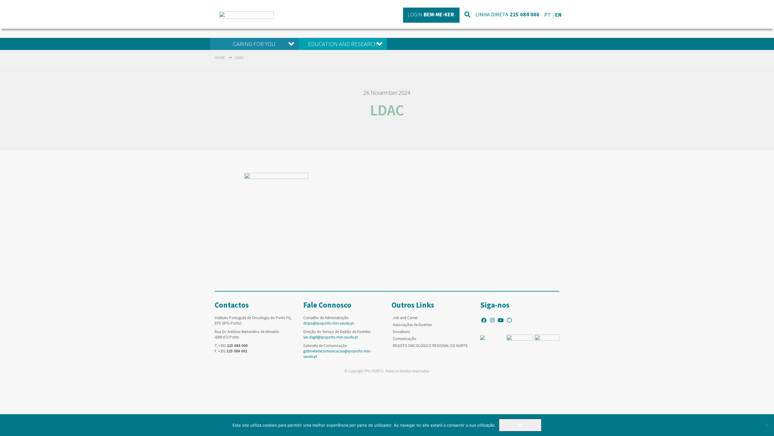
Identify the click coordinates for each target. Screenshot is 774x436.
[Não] (766, 425)
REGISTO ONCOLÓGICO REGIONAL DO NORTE (430, 345)
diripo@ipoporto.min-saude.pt (328, 323)
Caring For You (254, 44)
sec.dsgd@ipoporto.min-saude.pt (330, 337)
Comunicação (404, 338)
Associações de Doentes (412, 324)
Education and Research (343, 44)
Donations (401, 331)
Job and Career (405, 317)
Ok (520, 425)
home (220, 57)
